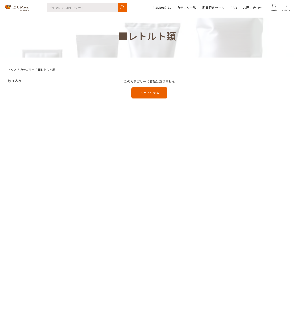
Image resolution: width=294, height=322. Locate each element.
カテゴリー (27, 69)
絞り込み (14, 81)
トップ (12, 69)
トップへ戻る (149, 93)
